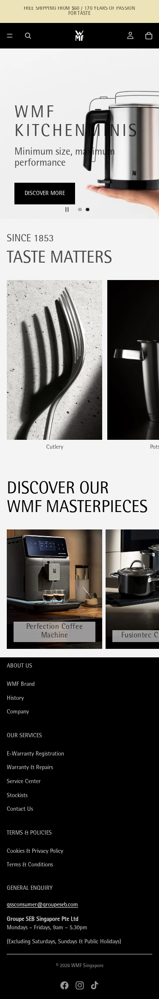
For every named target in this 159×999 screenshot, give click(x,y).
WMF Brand (21, 684)
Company (18, 712)
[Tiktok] (94, 985)
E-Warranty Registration (35, 754)
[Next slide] (145, 134)
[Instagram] (80, 985)
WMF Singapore (87, 966)
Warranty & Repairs (30, 768)
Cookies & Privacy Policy (35, 851)
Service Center (24, 781)
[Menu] (10, 35)
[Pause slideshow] (67, 209)
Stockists (17, 795)
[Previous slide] (13, 134)
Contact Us (20, 809)
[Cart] (148, 35)
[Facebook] (64, 985)
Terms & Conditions (30, 865)
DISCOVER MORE (45, 193)
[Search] (28, 35)
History (15, 698)
